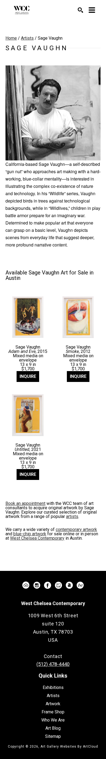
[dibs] (80, 585)
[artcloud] (25, 585)
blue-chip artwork (29, 533)
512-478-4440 (53, 648)
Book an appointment (25, 503)
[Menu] (92, 10)
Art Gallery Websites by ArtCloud (69, 746)
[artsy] (58, 585)
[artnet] (69, 585)
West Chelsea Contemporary (37, 538)
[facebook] (47, 585)
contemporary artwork (76, 529)
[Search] (80, 10)
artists (72, 516)
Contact (53, 656)
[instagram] (36, 585)
